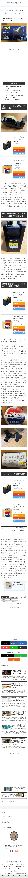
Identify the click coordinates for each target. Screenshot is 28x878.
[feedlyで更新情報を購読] (20, 655)
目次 (11, 83)
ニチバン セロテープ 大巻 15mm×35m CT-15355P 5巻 (18, 163)
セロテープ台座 (14, 599)
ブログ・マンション (8, 864)
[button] (22, 647)
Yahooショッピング (19, 153)
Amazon (16, 148)
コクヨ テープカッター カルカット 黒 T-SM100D (19, 139)
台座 (18, 603)
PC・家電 (20, 864)
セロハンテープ (6, 601)
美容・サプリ (21, 866)
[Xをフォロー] (7, 655)
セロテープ (22, 597)
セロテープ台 (5, 599)
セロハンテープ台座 (7, 603)
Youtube (21, 868)
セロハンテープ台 (15, 601)
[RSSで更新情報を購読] (14, 659)
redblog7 (14, 843)
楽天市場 (16, 150)
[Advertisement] (14, 64)
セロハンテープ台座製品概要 (13, 99)
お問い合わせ (14, 871)
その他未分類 (9, 10)
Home (3, 10)
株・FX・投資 (8, 868)
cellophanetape (14, 597)
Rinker (19, 143)
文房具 (22, 603)
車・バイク (8, 866)
